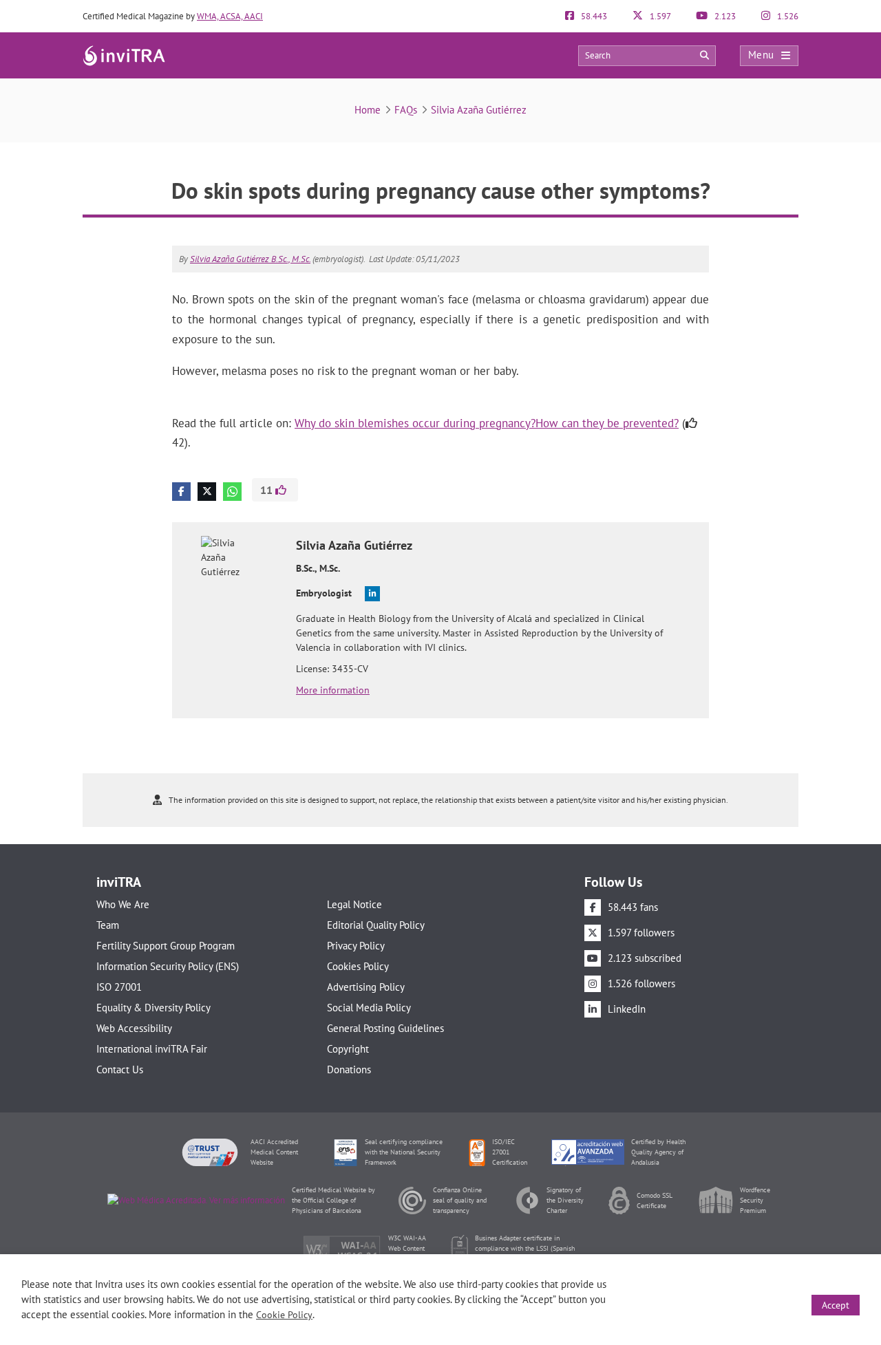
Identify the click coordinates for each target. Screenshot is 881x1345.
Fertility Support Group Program (165, 945)
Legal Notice (354, 904)
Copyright (348, 1049)
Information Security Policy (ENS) (167, 966)
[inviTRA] (124, 55)
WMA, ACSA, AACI (230, 16)
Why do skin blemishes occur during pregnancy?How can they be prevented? (487, 423)
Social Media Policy (369, 1007)
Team (107, 925)
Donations (349, 1069)
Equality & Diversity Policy (153, 1007)
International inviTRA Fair (151, 1049)
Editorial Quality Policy (376, 925)
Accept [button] (835, 1305)
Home (367, 109)
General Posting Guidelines (385, 1028)
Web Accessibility (134, 1028)
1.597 (659, 16)
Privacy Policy (356, 945)
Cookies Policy (358, 966)
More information (333, 690)
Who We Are (122, 904)
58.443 (593, 16)
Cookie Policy (284, 1315)
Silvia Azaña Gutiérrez (479, 109)
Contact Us (119, 1069)
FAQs (405, 109)
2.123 (724, 16)
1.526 (786, 16)
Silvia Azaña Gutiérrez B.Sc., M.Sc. (250, 259)
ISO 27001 (119, 987)
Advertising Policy (366, 987)
